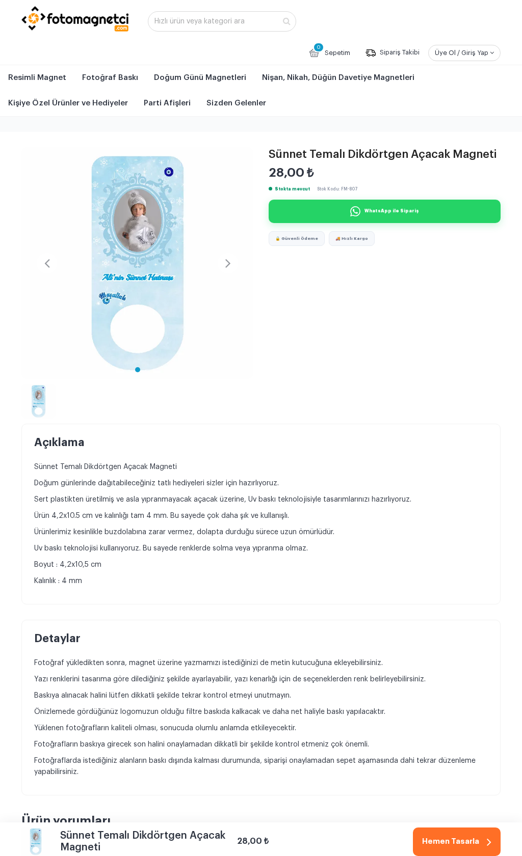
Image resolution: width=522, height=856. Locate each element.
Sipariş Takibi (399, 52)
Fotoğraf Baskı (110, 77)
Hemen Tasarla (450, 841)
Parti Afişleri (167, 103)
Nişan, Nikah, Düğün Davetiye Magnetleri (338, 77)
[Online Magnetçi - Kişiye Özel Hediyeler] (74, 19)
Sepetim (333, 50)
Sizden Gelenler (236, 103)
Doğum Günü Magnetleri (200, 77)
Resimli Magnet (37, 77)
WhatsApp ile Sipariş (391, 211)
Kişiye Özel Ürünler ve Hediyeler (68, 103)
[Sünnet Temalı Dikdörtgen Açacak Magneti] (137, 263)
